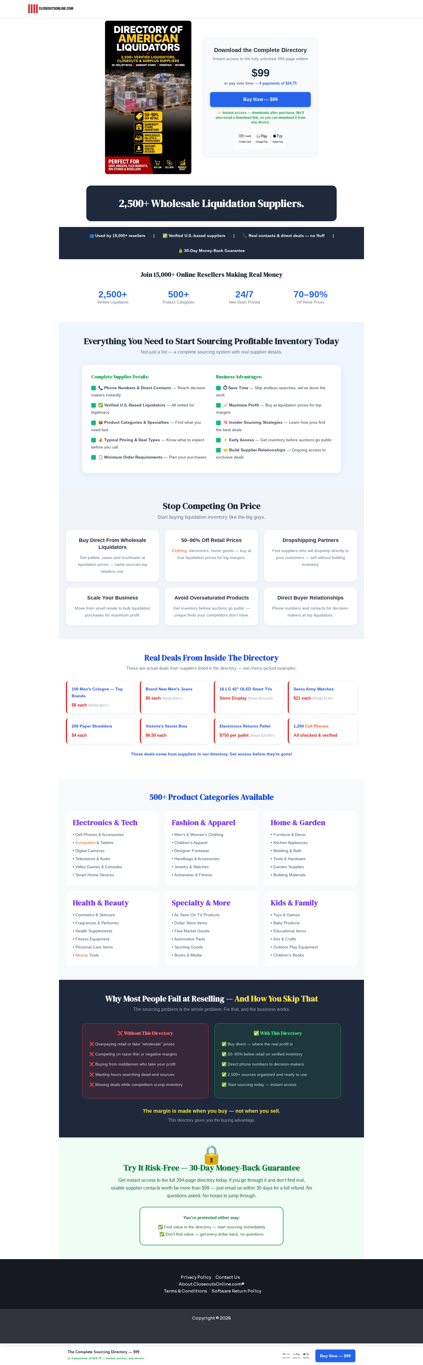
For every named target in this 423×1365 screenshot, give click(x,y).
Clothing (179, 550)
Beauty (81, 955)
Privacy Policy (196, 1277)
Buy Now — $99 (260, 99)
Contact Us (228, 1277)
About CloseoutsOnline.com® (211, 1284)
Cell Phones (317, 726)
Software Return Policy (236, 1291)
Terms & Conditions (185, 1291)
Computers (85, 842)
